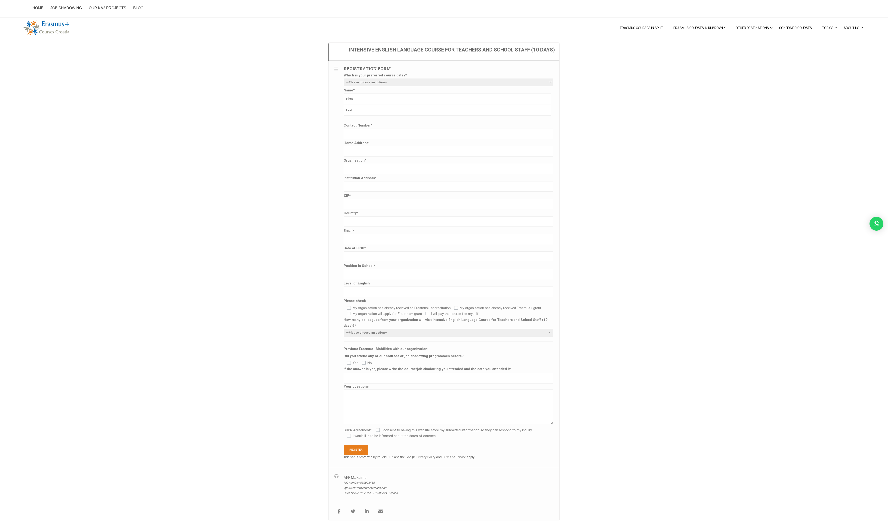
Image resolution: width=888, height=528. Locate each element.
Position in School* (359, 266)
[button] (876, 224)
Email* (349, 231)
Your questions (356, 386)
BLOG (138, 8)
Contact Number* (358, 125)
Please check (355, 301)
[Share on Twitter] (353, 511)
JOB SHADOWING (66, 8)
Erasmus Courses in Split (641, 28)
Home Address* (357, 143)
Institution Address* (360, 178)
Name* (349, 90)
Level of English (357, 283)
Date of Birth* (355, 248)
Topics (827, 28)
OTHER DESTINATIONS (752, 28)
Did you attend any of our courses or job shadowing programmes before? (404, 356)
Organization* (355, 160)
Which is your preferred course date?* (375, 75)
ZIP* (347, 195)
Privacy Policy (425, 457)
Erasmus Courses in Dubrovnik (699, 28)
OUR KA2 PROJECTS (107, 8)
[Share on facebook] (339, 511)
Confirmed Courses (795, 28)
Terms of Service (454, 457)
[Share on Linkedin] (367, 511)
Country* (351, 213)
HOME (37, 8)
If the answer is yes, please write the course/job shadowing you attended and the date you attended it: (427, 369)
